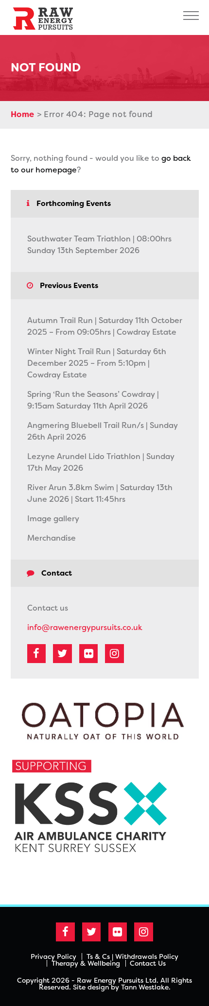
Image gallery (53, 518)
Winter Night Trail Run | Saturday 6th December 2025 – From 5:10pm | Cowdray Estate (96, 363)
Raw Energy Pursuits (47, 17)
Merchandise (51, 538)
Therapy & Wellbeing (86, 963)
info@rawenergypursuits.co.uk (84, 627)
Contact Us (148, 963)
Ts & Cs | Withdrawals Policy (132, 956)
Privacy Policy (53, 956)
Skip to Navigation (191, 15)
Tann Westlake (145, 987)
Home (23, 114)
